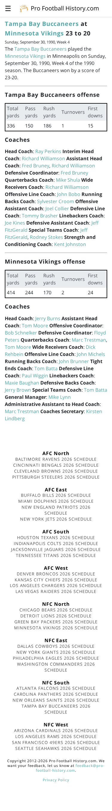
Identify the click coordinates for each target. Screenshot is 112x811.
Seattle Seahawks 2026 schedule (56, 748)
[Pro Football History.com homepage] (23, 8)
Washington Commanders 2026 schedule (56, 667)
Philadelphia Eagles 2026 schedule (56, 658)
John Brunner (74, 361)
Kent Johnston (70, 244)
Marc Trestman (89, 340)
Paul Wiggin (35, 375)
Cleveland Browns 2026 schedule (56, 471)
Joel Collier (57, 208)
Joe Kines (15, 223)
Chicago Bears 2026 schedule (56, 610)
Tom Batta (46, 368)
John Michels (91, 354)
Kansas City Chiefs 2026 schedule (56, 580)
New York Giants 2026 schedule (56, 652)
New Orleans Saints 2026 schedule (56, 700)
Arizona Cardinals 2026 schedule (56, 730)
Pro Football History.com (65, 8)
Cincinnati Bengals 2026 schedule (56, 465)
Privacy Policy (56, 779)
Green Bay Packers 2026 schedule (56, 622)
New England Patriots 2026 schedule (56, 510)
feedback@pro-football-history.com (70, 768)
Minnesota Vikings (34, 33)
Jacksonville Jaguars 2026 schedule (56, 549)
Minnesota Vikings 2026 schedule (56, 628)
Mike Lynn (59, 397)
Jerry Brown (18, 390)
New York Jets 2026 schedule (56, 519)
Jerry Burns (47, 318)
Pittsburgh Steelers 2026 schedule (56, 477)
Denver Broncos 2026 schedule (56, 574)
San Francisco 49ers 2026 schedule (56, 742)
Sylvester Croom (55, 201)
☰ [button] (8, 8)
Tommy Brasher (40, 215)
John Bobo (68, 194)
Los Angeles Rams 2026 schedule (56, 736)
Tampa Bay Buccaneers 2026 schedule (56, 709)
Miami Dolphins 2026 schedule (56, 501)
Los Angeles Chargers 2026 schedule (56, 585)
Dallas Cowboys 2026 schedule (56, 646)
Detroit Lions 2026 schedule (56, 616)
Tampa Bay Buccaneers (42, 24)
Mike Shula (68, 180)
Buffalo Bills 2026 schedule (56, 495)
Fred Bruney (35, 165)
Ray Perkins (48, 151)
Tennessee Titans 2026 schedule (56, 555)
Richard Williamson (43, 158)
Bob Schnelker (21, 332)
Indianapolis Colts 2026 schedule (56, 543)
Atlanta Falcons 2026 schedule (56, 688)
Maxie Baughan (22, 382)
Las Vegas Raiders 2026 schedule (56, 591)
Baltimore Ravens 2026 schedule (56, 459)
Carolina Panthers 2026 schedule (56, 694)
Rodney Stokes (46, 237)
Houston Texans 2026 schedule (56, 537)
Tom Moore (35, 325)
